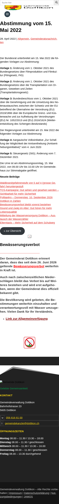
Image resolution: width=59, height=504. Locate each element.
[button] (56, 2)
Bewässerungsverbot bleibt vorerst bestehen (25, 204)
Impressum (15, 493)
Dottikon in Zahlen (10, 201)
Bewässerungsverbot (28, 266)
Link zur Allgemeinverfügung (27, 318)
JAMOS (28, 496)
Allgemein (23, 38)
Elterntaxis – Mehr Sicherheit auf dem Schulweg (27, 222)
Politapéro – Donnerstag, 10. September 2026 (26, 197)
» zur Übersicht (12, 230)
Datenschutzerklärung (36, 493)
